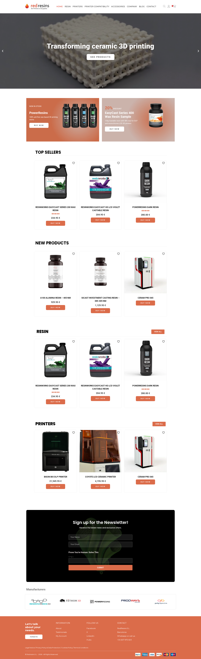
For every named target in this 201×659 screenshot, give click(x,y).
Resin (68, 6)
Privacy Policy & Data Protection (48, 648)
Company (132, 6)
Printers (78, 6)
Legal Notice (30, 648)
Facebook (91, 628)
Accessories (118, 6)
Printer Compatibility (97, 6)
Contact (151, 6)
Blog (142, 6)
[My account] (168, 6)
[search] (164, 6)
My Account (61, 636)
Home (59, 6)
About (58, 628)
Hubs (89, 640)
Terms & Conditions (81, 648)
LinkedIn (90, 636)
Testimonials (61, 632)
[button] (2, 50)
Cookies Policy (67, 648)
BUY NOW (39, 125)
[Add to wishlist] (74, 163)
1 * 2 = (71, 557)
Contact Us (34, 637)
